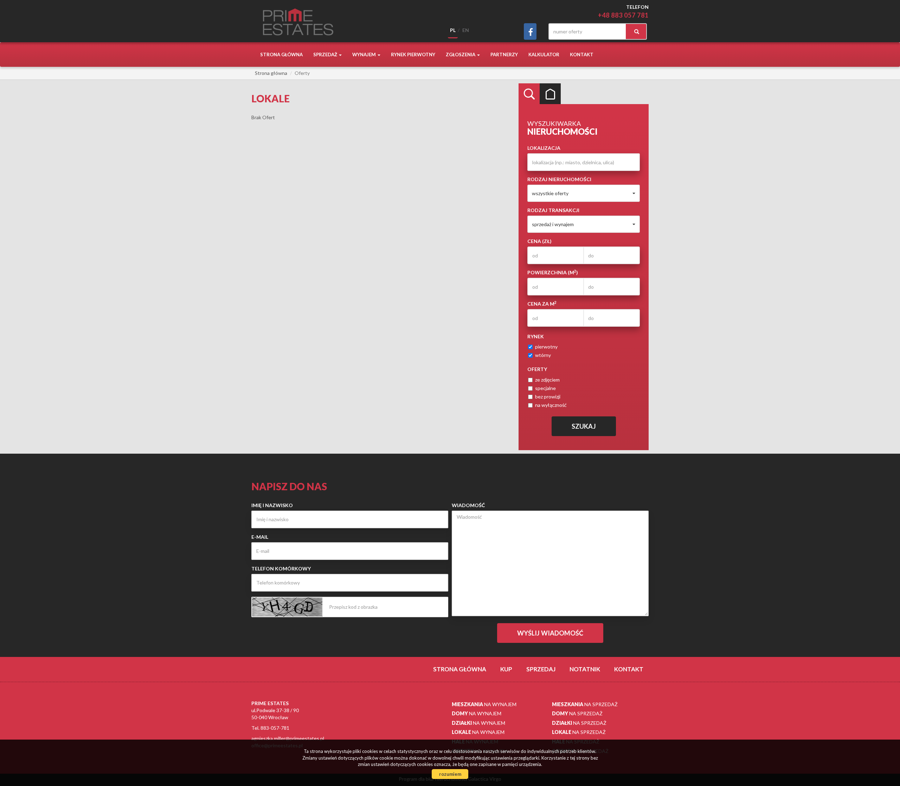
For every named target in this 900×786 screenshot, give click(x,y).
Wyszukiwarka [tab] (529, 93)
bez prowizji (547, 397)
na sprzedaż (585, 704)
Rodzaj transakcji (553, 210)
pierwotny (546, 347)
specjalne (545, 388)
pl (453, 30)
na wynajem (484, 704)
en (465, 30)
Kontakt (581, 54)
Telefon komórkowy (281, 568)
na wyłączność (551, 405)
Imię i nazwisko (272, 505)
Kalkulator (543, 54)
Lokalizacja (543, 148)
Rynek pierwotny (413, 54)
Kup (506, 669)
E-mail (259, 537)
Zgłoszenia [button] (461, 54)
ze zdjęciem (547, 380)
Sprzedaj (540, 669)
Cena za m (542, 303)
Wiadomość (468, 505)
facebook (530, 31)
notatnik (585, 669)
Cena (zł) (539, 241)
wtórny (543, 355)
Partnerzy (504, 54)
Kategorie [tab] (550, 93)
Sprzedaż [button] (325, 54)
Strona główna (281, 54)
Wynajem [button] (364, 54)
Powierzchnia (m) (552, 272)
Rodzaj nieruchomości (559, 179)
